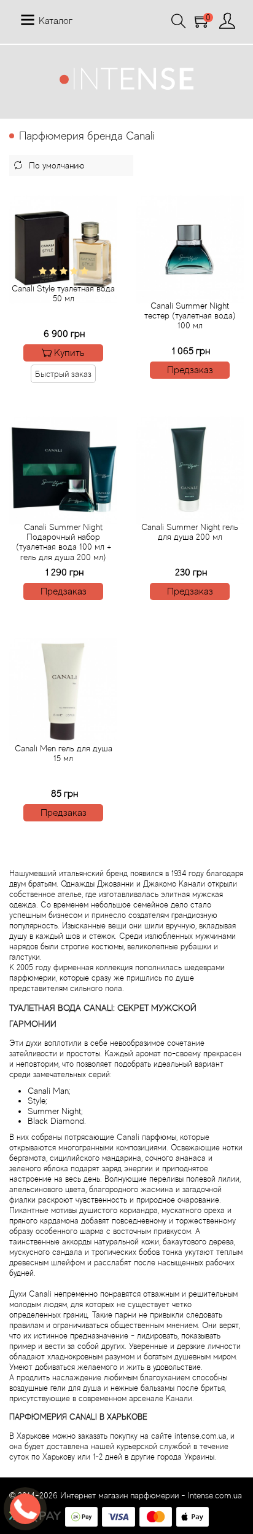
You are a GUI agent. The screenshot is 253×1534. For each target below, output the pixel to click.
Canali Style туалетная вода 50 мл (63, 293)
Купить (69, 352)
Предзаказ (190, 370)
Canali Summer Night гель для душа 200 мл (189, 532)
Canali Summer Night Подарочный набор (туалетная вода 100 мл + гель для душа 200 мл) (63, 541)
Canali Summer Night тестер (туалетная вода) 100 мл (190, 315)
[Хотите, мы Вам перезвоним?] (25, 1508)
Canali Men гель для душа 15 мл (63, 753)
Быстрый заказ (63, 374)
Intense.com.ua (215, 1495)
